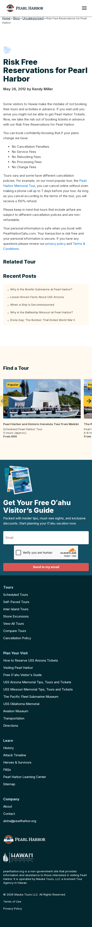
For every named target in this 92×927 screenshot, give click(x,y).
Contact (9, 814)
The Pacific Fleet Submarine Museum (30, 697)
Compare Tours (14, 631)
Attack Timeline (14, 755)
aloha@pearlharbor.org (19, 821)
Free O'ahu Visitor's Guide (22, 675)
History (8, 748)
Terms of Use (12, 901)
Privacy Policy (12, 908)
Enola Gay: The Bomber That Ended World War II (42, 320)
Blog (16, 18)
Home (6, 18)
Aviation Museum (15, 711)
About (7, 806)
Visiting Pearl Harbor (18, 668)
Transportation (13, 718)
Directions (10, 726)
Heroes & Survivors (17, 762)
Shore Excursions (16, 616)
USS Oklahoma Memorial (21, 704)
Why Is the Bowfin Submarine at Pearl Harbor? (41, 289)
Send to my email (46, 567)
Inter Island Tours (15, 609)
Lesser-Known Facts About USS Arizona (37, 297)
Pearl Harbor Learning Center (24, 777)
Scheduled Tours (15, 595)
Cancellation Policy (17, 638)
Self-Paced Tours (16, 602)
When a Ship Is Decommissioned (32, 304)
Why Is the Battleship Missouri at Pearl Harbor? (41, 312)
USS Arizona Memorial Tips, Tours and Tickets (37, 682)
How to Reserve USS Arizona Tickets (30, 660)
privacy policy (55, 244)
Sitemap (9, 784)
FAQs (7, 770)
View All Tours (13, 624)
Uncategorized (33, 18)
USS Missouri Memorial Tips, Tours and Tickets (38, 689)
